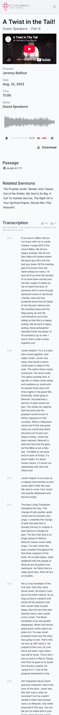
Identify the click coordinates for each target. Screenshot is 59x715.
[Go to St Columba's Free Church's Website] (16, 7)
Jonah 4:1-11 (14, 168)
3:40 (9, 583)
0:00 (9, 238)
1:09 (9, 350)
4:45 (9, 681)
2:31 (9, 478)
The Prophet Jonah (15, 189)
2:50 (9, 505)
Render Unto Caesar (40, 189)
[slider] (19, 138)
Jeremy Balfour (15, 73)
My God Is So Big (37, 193)
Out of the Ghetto (14, 193)
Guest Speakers (15, 107)
